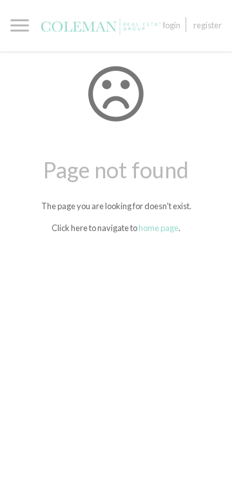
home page (159, 228)
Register (207, 25)
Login (171, 25)
